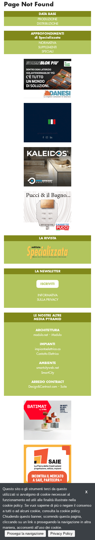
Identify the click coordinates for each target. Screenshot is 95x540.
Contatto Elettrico (47, 353)
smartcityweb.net (47, 367)
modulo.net (41, 334)
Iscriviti (47, 283)
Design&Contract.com (42, 386)
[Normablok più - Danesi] (47, 78)
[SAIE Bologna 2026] (47, 464)
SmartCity (47, 372)
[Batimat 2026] (47, 420)
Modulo (56, 334)
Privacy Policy (61, 534)
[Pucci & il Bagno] (47, 210)
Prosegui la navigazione (25, 534)
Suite (63, 386)
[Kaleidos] (47, 166)
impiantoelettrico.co (47, 349)
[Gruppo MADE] (47, 122)
